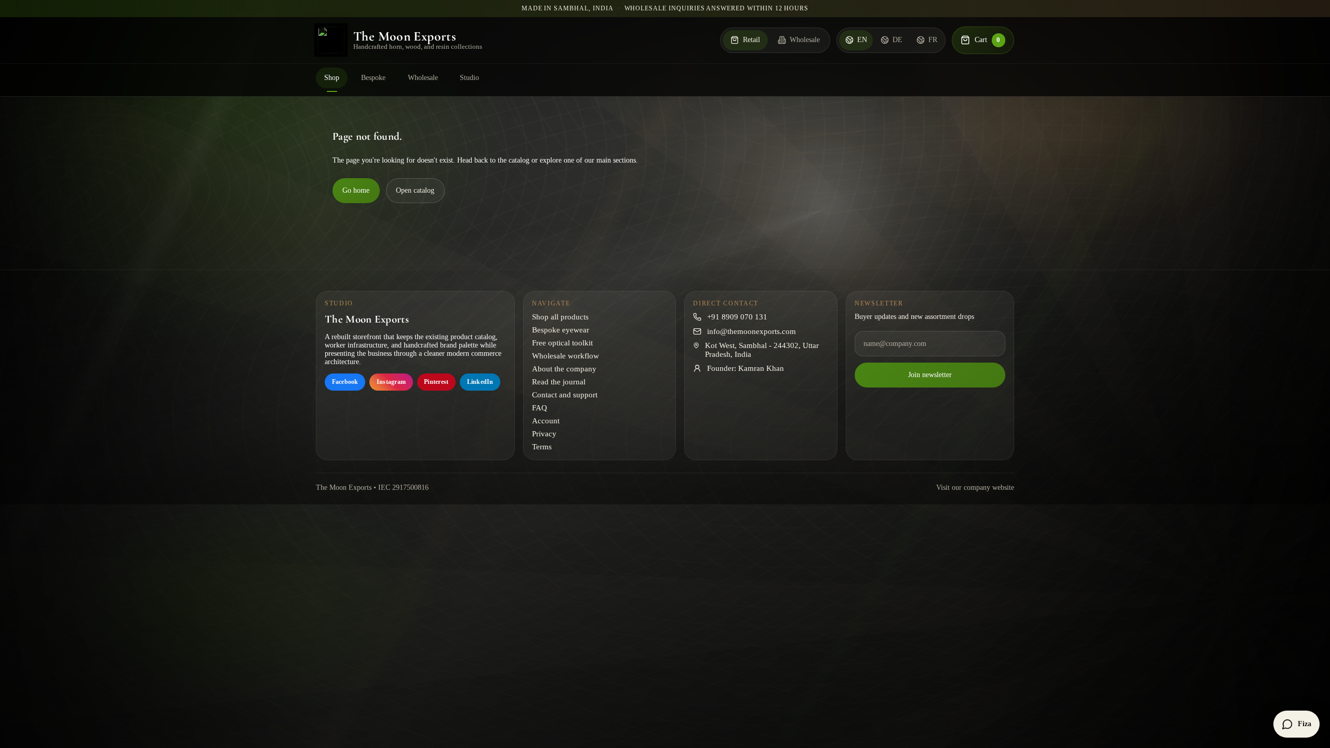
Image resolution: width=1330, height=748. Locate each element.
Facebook (345, 381)
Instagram (391, 381)
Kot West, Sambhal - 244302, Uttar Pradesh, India (762, 349)
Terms (542, 447)
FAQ (539, 408)
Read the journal (559, 382)
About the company (564, 369)
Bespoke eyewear (560, 330)
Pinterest (436, 381)
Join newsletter (930, 375)
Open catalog (415, 190)
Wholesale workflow (565, 356)
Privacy (544, 434)
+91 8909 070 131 (737, 317)
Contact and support (564, 395)
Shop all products (560, 317)
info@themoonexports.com (751, 331)
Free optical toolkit (562, 343)
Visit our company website (975, 487)
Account (546, 421)
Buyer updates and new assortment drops (914, 316)
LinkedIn (480, 381)
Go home (355, 190)
